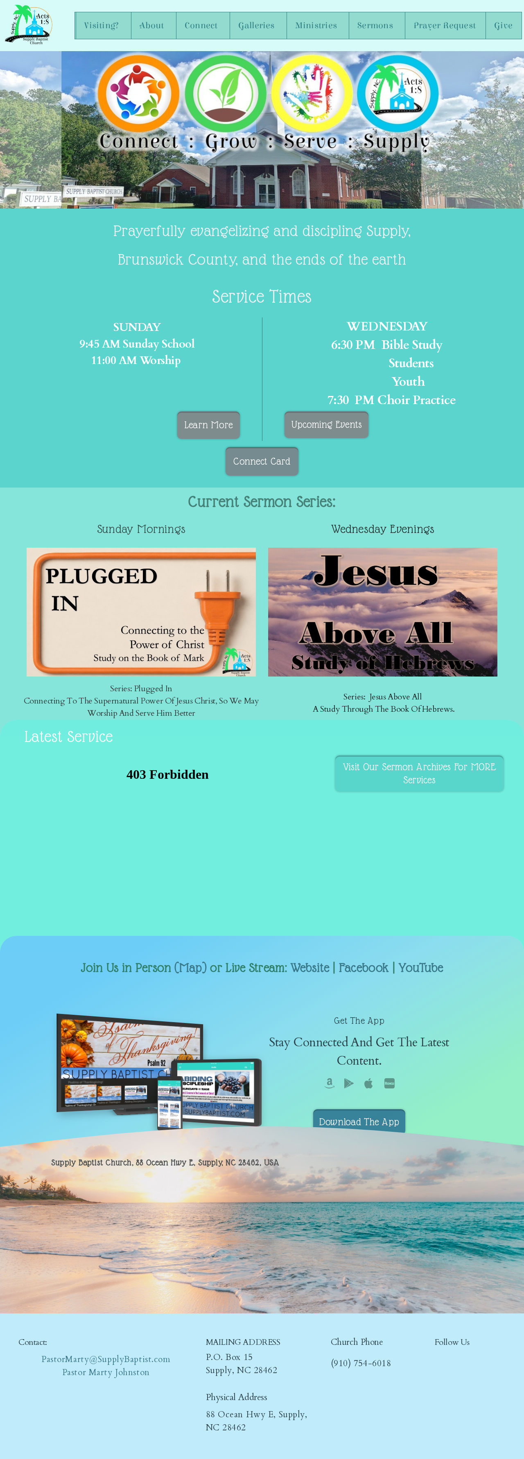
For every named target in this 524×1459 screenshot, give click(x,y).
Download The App (359, 1121)
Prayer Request (444, 25)
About (153, 25)
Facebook (364, 967)
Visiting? (102, 25)
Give (503, 25)
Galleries (257, 25)
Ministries (317, 25)
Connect (202, 25)
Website (309, 967)
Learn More (208, 424)
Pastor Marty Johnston (106, 1372)
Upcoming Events (326, 424)
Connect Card (261, 461)
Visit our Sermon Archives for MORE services (419, 773)
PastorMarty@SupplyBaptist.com (106, 1359)
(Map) (190, 967)
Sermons (376, 25)
